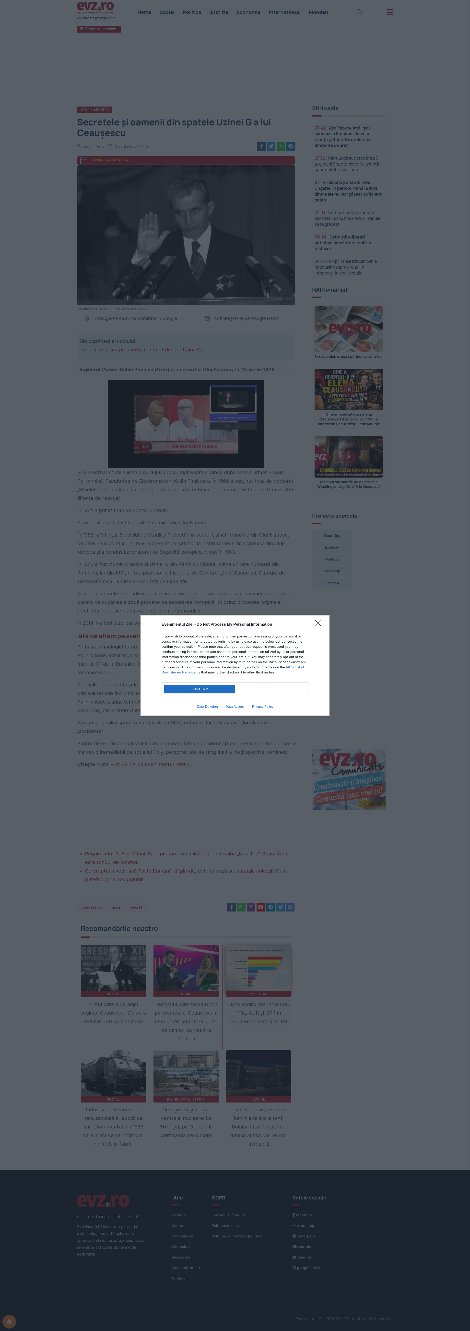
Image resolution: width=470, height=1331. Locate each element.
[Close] (319, 624)
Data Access (235, 706)
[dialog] (235, 665)
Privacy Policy (262, 706)
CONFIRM (200, 689)
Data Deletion (207, 706)
